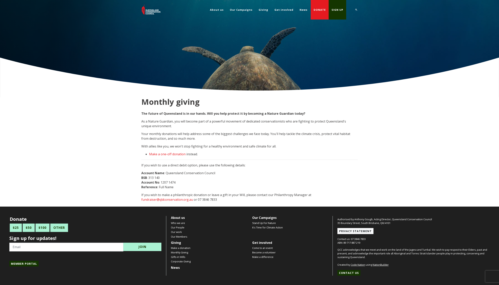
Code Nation (358, 264)
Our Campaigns (264, 218)
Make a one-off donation (167, 154)
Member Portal (24, 263)
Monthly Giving (179, 252)
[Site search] (356, 9)
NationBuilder (381, 264)
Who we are (178, 223)
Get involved (262, 243)
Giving (176, 243)
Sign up (337, 10)
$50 (29, 228)
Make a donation (180, 248)
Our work (176, 232)
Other (59, 228)
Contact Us (349, 273)
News (175, 267)
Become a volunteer (264, 252)
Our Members (179, 236)
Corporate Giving (181, 261)
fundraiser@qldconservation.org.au (167, 199)
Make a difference (262, 257)
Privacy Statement (355, 231)
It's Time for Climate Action (267, 227)
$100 (42, 228)
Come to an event (262, 248)
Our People (177, 227)
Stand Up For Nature (264, 223)
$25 (16, 228)
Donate (320, 10)
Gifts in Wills (178, 257)
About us (178, 218)
